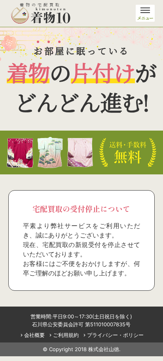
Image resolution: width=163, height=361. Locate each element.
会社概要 (32, 335)
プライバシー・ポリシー (113, 335)
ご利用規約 (63, 335)
